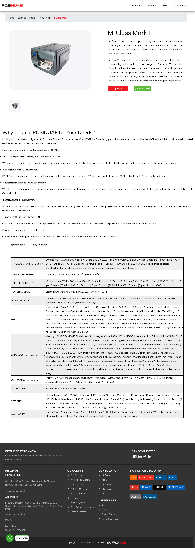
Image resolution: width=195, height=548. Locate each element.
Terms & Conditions (111, 519)
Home (11, 17)
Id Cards (74, 498)
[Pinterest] (144, 457)
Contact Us (180, 5)
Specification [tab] (18, 244)
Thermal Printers (78, 511)
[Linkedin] (149, 457)
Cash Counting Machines (82, 507)
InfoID (104, 480)
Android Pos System (80, 480)
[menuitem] (136, 5)
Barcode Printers (26, 17)
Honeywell (44, 17)
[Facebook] (134, 457)
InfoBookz (106, 484)
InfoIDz (105, 493)
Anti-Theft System (79, 489)
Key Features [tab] (40, 244)
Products (136, 5)
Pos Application (78, 484)
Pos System (76, 475)
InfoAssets (107, 489)
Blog (165, 5)
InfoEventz (106, 475)
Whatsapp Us (143, 89)
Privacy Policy (108, 514)
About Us (106, 505)
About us (152, 5)
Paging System (78, 502)
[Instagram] (139, 457)
